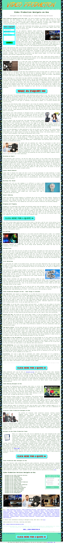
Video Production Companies (52, 516)
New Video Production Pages (10, 533)
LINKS (46, 9)
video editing (15, 441)
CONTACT (53, 9)
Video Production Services (14, 509)
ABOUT (49, 9)
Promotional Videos (39, 510)
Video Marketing (41, 509)
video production (7, 381)
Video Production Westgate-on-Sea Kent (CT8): (15, 18)
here (55, 469)
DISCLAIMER (57, 9)
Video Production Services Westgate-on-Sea (19, 472)
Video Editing (47, 513)
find (7, 463)
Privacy (59, 533)
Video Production (7, 510)
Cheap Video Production (53, 509)
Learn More (50, 542)
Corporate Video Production (10, 513)
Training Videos (28, 510)
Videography (6, 516)
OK (54, 542)
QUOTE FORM (16, 448)
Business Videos (38, 513)
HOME (43, 9)
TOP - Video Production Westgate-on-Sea (13, 524)
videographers (15, 377)
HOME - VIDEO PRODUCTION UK (31, 529)
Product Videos (27, 514)
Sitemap (4, 533)
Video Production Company (25, 513)
